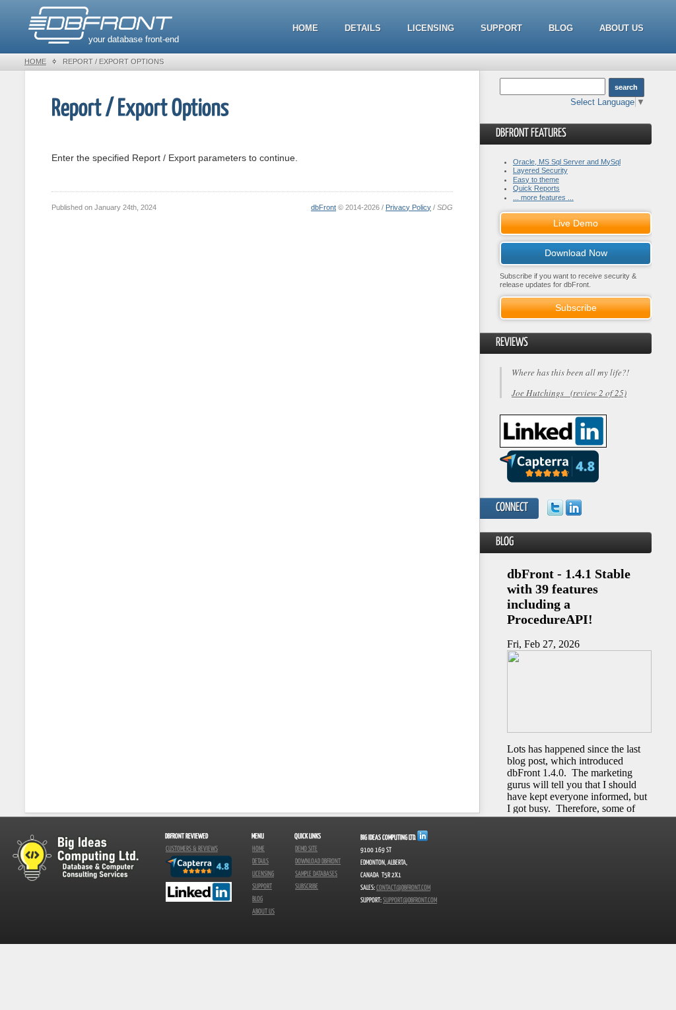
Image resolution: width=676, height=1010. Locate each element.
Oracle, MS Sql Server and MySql (567, 162)
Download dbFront (318, 861)
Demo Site (306, 849)
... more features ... (543, 197)
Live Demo (575, 223)
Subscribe (576, 307)
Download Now (576, 253)
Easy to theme (536, 180)
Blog (561, 28)
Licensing (430, 28)
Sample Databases (316, 874)
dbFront (323, 207)
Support (501, 28)
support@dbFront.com (410, 900)
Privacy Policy (408, 207)
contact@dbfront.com (403, 888)
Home (305, 28)
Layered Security (540, 170)
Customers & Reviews (192, 849)
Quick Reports (536, 188)
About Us (621, 28)
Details (363, 28)
